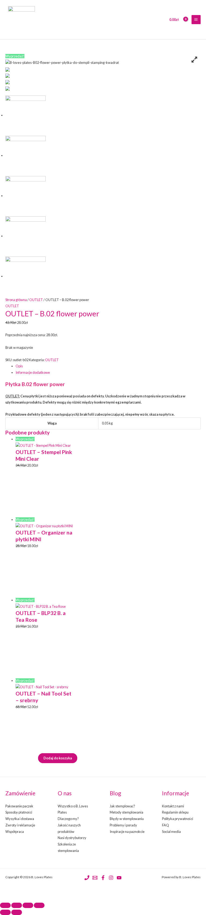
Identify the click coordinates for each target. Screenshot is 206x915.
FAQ (165, 825)
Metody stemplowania (126, 812)
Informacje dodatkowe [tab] (33, 372)
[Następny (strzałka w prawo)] (16, 912)
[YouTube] (119, 877)
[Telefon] (86, 877)
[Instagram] (111, 877)
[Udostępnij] (28, 905)
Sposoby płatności (18, 812)
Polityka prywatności (177, 819)
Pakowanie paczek (19, 806)
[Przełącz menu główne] (196, 19)
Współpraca (14, 831)
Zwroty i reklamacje (20, 825)
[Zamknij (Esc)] (39, 905)
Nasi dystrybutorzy (72, 838)
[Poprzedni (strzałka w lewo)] (5, 912)
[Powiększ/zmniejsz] (5, 905)
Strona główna (16, 300)
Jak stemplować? (122, 806)
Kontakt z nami (173, 806)
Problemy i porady (123, 825)
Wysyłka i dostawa (19, 819)
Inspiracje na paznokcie (127, 831)
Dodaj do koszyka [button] (57, 758)
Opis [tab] (19, 366)
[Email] (95, 877)
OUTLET (36, 300)
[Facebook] (103, 877)
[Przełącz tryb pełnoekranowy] (16, 905)
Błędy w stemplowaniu (127, 819)
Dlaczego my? (68, 819)
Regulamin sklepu (175, 812)
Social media (171, 831)
